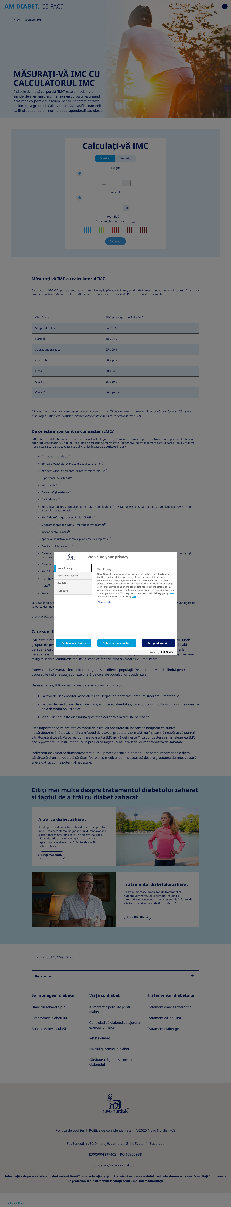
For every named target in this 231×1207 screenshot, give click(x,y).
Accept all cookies (158, 643)
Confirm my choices (74, 643)
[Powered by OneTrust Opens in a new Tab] (163, 653)
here (171, 593)
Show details (104, 602)
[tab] (72, 568)
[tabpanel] (135, 588)
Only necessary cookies (117, 643)
